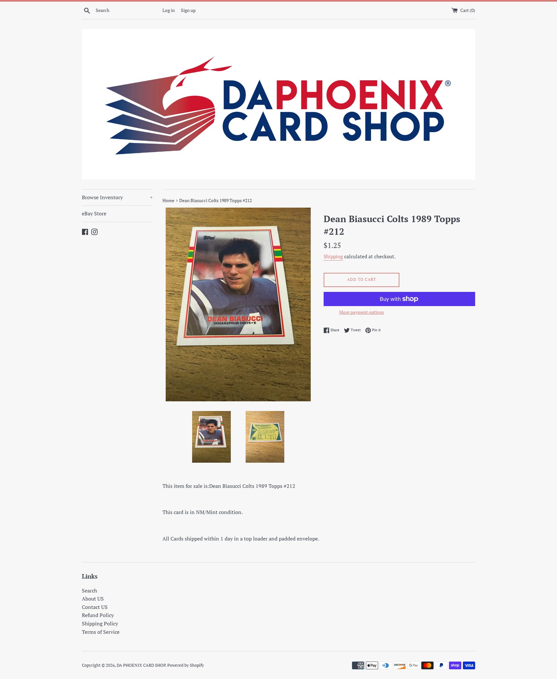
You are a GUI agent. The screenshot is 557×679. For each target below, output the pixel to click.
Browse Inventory (117, 197)
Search (89, 590)
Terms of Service (101, 631)
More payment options (361, 312)
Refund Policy (98, 615)
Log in (168, 10)
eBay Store (94, 213)
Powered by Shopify (185, 665)
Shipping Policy (100, 623)
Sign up (188, 10)
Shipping (333, 256)
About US (93, 598)
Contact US (95, 607)
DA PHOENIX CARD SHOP (141, 665)
